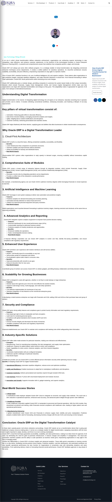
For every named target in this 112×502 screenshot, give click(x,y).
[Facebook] (11, 478)
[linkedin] (16, 478)
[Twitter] (14, 478)
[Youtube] (19, 478)
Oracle (23, 57)
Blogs (18, 57)
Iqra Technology (9, 57)
